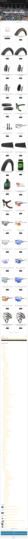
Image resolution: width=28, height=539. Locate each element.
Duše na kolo (6, 471)
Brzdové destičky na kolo (9, 476)
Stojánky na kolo (6, 425)
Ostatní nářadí (5, 462)
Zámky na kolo (4, 438)
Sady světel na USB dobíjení (7, 434)
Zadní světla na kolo (5, 435)
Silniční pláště (6, 365)
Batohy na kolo (5, 370)
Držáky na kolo (6, 501)
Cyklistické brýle (7, 492)
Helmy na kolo (6, 496)
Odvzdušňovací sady (5, 461)
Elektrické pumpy (5, 418)
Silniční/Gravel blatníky (6, 380)
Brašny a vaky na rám (5, 391)
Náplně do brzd (5, 448)
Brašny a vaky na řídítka (6, 392)
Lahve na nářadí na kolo (6, 405)
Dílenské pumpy (5, 417)
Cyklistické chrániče (7, 493)
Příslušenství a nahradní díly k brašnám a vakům (9, 394)
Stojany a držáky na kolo (5, 423)
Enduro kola (16, 3)
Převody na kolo (7, 482)
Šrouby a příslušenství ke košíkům (7, 407)
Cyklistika (4, 346)
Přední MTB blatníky (6, 377)
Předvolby (14, 536)
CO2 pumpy (4, 416)
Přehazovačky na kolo (8, 484)
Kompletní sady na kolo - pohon (6, 358)
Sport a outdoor (4, 466)
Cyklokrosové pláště (7, 363)
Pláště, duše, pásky (5, 359)
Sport (3, 345)
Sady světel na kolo (5, 432)
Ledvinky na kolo (5, 372)
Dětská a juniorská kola (5, 349)
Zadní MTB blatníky (6, 379)
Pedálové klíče (5, 463)
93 (14, 332)
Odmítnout (14, 534)
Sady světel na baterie (6, 433)
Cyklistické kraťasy (7, 494)
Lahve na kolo (5, 403)
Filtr (14, 340)
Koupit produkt (7, 38)
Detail (20, 39)
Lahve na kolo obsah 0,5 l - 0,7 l (7, 404)
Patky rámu (4, 356)
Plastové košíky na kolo (7, 402)
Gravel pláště (6, 364)
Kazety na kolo (7, 483)
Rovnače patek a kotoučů (6, 464)
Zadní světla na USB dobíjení (7, 437)
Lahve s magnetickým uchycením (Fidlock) (8, 406)
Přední (5, 381)
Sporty (3, 467)
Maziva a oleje (4, 447)
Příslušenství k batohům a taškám (7, 373)
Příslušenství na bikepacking (7, 387)
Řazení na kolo (7, 486)
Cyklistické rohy (7, 480)
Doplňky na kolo (7, 500)
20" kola (4, 351)
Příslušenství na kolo (6, 497)
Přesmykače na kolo (8, 485)
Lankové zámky (5, 439)
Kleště (4, 455)
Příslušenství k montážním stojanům (7, 451)
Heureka (3, 344)
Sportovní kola (21, 3)
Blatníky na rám (5, 375)
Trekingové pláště (7, 366)
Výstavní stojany (5, 426)
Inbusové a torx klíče (5, 453)
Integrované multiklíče (5, 454)
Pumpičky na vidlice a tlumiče (6, 421)
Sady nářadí (4, 465)
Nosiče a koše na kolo (5, 408)
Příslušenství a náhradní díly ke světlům (8, 431)
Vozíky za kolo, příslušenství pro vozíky (7, 395)
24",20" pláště (5, 361)
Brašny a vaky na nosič (6, 390)
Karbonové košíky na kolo (7, 401)
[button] (25, 3)
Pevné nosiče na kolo (5, 411)
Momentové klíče (5, 456)
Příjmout (14, 532)
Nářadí (3, 452)
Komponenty (3, 357)
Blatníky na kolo (4, 374)
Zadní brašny (5, 389)
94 (15, 332)
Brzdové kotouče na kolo (9, 477)
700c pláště (5, 362)
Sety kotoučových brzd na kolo (9, 478)
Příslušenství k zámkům (6, 441)
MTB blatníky (4, 376)
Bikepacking (4, 386)
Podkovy (4, 440)
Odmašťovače (5, 446)
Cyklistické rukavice (7, 495)
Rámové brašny (6, 388)
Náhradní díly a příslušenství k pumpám (8, 419)
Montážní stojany (5, 449)
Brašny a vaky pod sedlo (6, 393)
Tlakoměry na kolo (5, 422)
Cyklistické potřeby (3, 0)
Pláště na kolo (5, 347)
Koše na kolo (4, 409)
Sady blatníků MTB (6, 378)
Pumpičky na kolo (5, 420)
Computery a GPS (5, 396)
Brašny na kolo (6, 499)
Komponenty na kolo (6, 470)
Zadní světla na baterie (6, 436)
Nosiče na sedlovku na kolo (6, 410)
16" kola (4, 350)
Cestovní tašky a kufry (6, 371)
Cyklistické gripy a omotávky (9, 479)
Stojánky (4, 424)
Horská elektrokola (6, 3)
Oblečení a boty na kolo (7, 491)
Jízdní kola (11, 3)
